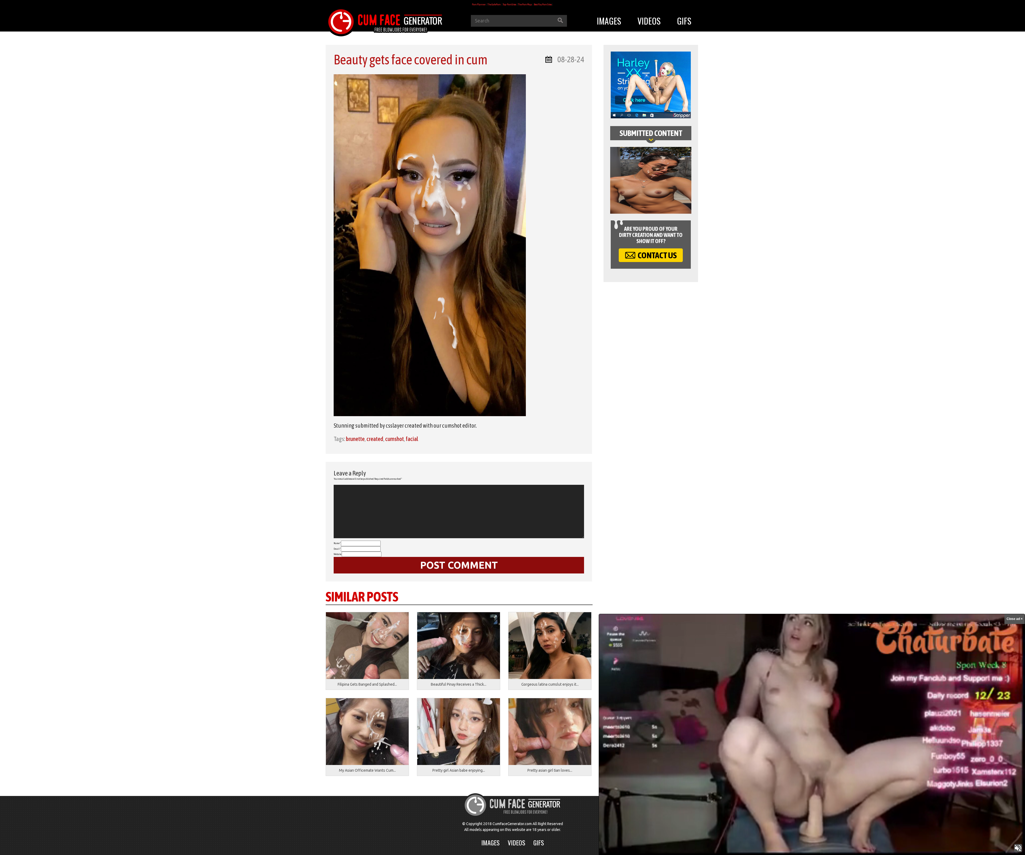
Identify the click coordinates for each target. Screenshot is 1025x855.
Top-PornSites (509, 4)
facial (412, 438)
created (374, 438)
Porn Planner (479, 4)
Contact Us (657, 255)
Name (337, 543)
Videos (649, 20)
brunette (355, 438)
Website (337, 554)
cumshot (394, 438)
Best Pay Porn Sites (543, 4)
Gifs (684, 20)
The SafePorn (494, 4)
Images (609, 20)
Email (337, 548)
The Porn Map (525, 4)
